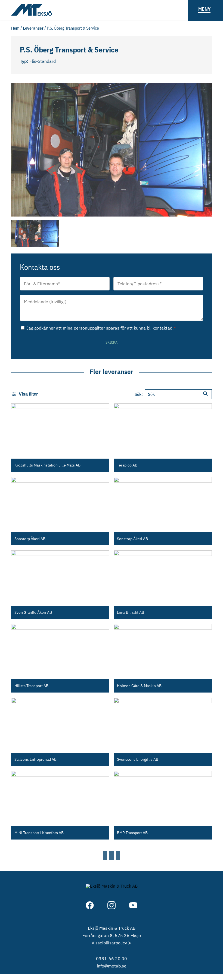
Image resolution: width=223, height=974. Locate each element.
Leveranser (33, 28)
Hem (15, 28)
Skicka (111, 342)
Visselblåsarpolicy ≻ (112, 942)
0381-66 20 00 (111, 958)
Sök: (139, 394)
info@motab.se (111, 966)
